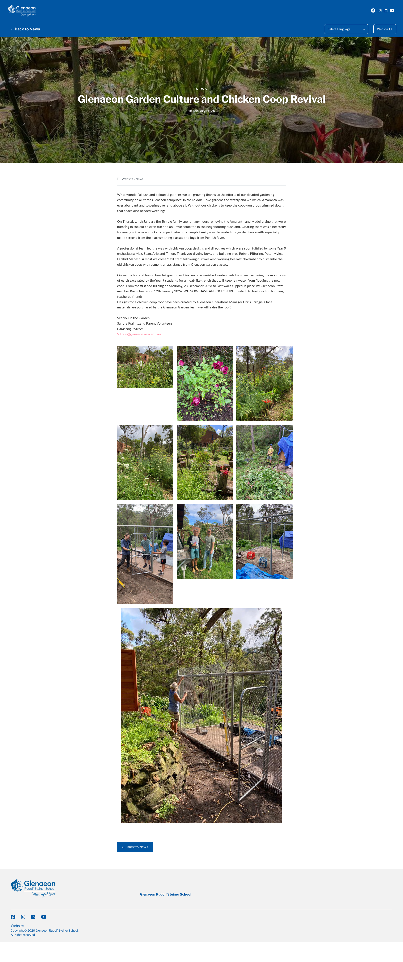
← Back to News (25, 29)
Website (382, 29)
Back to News (137, 847)
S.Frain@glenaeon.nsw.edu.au (139, 334)
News (201, 89)
